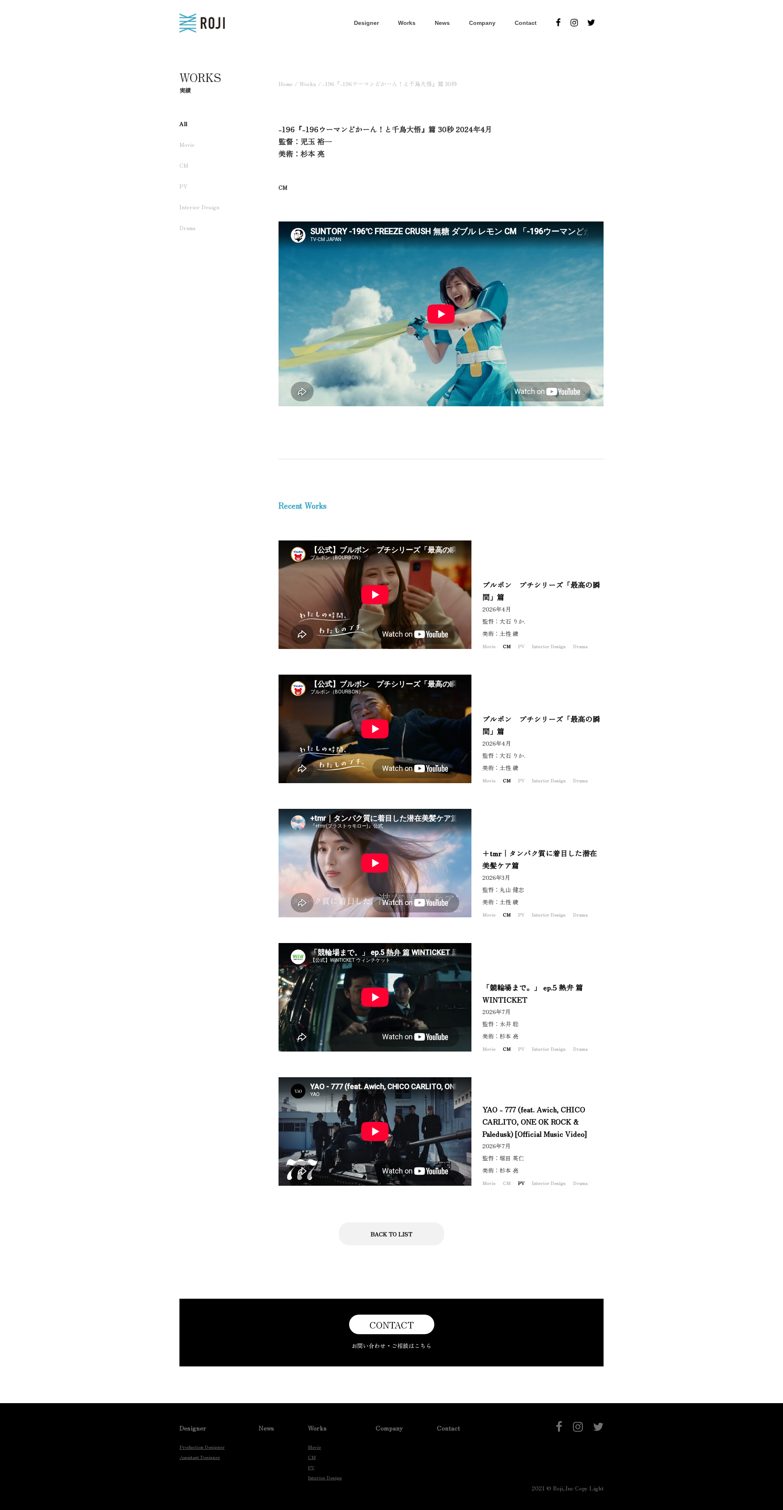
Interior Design (199, 207)
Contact (526, 23)
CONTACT (391, 1324)
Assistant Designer (199, 1456)
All (183, 124)
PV (183, 186)
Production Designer (202, 1446)
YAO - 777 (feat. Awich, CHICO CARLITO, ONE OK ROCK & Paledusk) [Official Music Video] (534, 1121)
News (442, 23)
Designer (366, 23)
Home (286, 84)
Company (482, 23)
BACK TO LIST (391, 1234)
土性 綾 (512, 633)
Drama (187, 228)
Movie (187, 144)
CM (183, 165)
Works (407, 23)
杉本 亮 (512, 1036)
